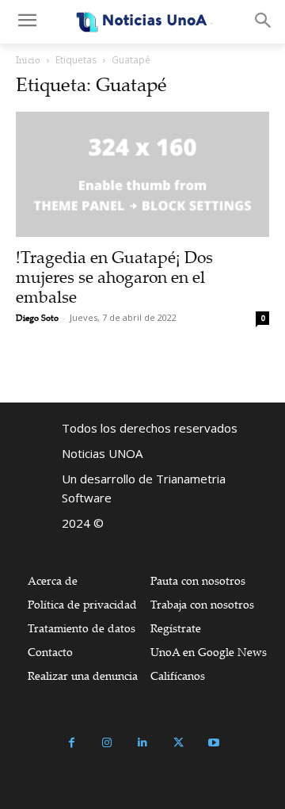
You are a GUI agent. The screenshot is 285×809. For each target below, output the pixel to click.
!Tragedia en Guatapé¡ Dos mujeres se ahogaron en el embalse (114, 276)
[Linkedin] (143, 743)
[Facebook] (72, 743)
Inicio (28, 60)
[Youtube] (214, 743)
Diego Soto (37, 317)
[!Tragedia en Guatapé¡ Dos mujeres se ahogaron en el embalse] (142, 174)
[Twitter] (178, 743)
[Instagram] (107, 743)
